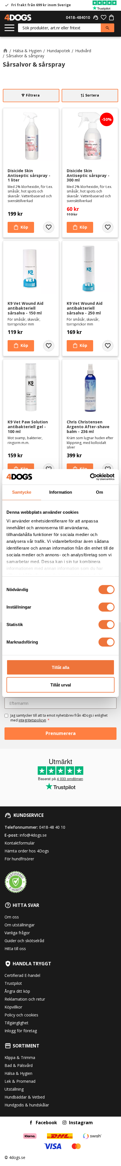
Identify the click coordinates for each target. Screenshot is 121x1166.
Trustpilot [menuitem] (13, 983)
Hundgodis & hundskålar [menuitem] (27, 1105)
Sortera (92, 95)
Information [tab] (60, 492)
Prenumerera (61, 733)
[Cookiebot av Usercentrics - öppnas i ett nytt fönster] (90, 476)
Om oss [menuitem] (12, 917)
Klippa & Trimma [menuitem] (20, 1057)
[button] (9, 28)
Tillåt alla (60, 667)
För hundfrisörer (19, 858)
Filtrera (33, 95)
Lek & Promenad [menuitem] (20, 1081)
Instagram (81, 1122)
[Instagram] (64, 1122)
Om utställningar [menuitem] (20, 924)
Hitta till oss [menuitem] (15, 948)
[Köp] (21, 227)
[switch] (106, 606)
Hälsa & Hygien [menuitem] (18, 1073)
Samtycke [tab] (21, 492)
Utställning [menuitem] (14, 1089)
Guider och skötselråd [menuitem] (24, 940)
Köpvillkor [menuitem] (13, 1007)
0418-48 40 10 (52, 827)
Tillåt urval (60, 684)
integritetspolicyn (32, 720)
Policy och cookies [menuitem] (21, 1015)
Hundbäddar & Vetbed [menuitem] (25, 1097)
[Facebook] (31, 1122)
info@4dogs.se (33, 835)
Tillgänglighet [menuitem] (16, 1022)
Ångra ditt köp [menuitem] (17, 991)
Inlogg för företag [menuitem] (21, 1030)
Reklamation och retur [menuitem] (25, 999)
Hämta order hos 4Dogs (27, 851)
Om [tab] (99, 492)
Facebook (46, 1122)
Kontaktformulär (20, 843)
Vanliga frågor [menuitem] (17, 932)
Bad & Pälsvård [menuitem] (19, 1065)
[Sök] (107, 27)
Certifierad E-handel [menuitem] (22, 975)
